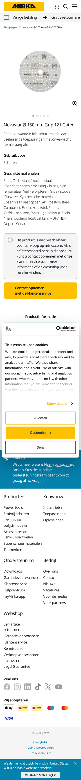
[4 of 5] (44, 116)
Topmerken (13, 549)
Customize (38, 432)
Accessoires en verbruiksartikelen (18, 534)
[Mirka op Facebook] (7, 686)
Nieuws (49, 583)
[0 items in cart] (56, 6)
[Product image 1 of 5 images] (40, 72)
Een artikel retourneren (14, 627)
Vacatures (51, 590)
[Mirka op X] (48, 686)
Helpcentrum (14, 590)
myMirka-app (14, 596)
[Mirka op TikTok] (38, 686)
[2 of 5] (37, 116)
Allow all (40, 418)
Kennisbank (13, 648)
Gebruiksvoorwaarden (41, 747)
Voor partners (54, 602)
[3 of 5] (40, 116)
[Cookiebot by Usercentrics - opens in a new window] (57, 329)
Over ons (50, 571)
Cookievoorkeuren (40, 753)
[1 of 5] (33, 116)
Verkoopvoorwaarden (21, 654)
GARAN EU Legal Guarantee (17, 664)
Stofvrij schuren (16, 513)
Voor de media (55, 596)
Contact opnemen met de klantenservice (33, 290)
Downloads (13, 571)
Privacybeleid (40, 742)
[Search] (65, 6)
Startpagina (10, 27)
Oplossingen (53, 520)
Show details (57, 403)
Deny (40, 447)
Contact (49, 577)
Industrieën (52, 507)
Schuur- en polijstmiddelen (16, 523)
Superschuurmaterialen (21, 543)
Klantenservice (15, 583)
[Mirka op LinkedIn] (27, 686)
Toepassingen (54, 513)
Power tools (13, 507)
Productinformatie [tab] (40, 316)
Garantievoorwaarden (21, 577)
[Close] (75, 763)
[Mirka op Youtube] (58, 686)
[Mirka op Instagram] (17, 686)
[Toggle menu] (74, 6)
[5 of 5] (48, 116)
